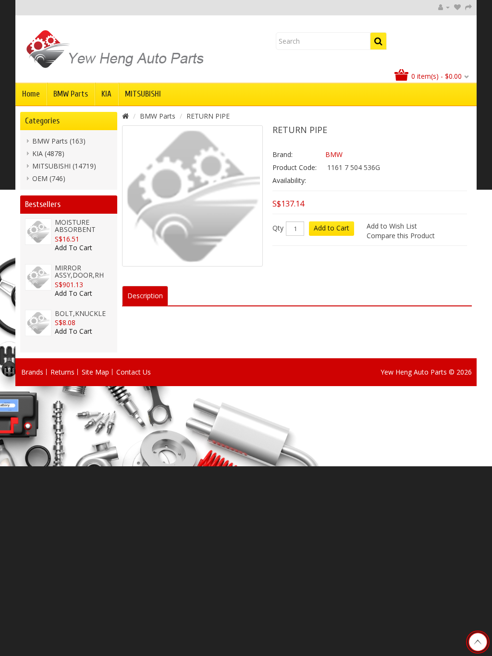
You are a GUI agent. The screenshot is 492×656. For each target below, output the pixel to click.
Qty (277, 228)
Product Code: (294, 167)
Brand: (282, 154)
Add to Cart (331, 227)
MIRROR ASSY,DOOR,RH (79, 271)
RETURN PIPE (208, 116)
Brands (32, 372)
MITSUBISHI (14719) (64, 165)
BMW (334, 154)
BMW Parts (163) (59, 141)
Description (145, 295)
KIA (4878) (48, 153)
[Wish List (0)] (457, 7)
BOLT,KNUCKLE (80, 313)
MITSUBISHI (143, 93)
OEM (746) (48, 178)
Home (31, 93)
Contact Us (133, 372)
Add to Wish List (392, 226)
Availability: (289, 180)
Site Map (95, 372)
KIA (106, 93)
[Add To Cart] (73, 254)
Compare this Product (401, 235)
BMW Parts (70, 93)
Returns (62, 372)
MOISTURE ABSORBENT (75, 226)
